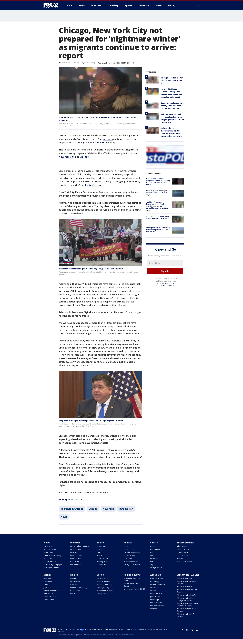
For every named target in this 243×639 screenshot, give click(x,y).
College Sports (156, 567)
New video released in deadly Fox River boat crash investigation (171, 105)
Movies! (180, 558)
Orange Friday (102, 593)
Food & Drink (182, 555)
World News (49, 552)
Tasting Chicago (103, 587)
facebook (182, 630)
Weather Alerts (76, 549)
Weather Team (76, 555)
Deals (46, 584)
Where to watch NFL (185, 578)
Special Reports (50, 561)
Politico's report (94, 185)
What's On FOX (183, 549)
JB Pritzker (128, 558)
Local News (48, 546)
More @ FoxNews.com (71, 499)
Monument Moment (105, 590)
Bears (152, 546)
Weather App (75, 558)
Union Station (102, 564)
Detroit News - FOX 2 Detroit (132, 584)
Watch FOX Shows (184, 561)
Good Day (48, 558)
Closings (73, 552)
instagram (187, 630)
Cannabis (74, 584)
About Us (155, 574)
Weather (75, 542)
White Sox (154, 558)
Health (74, 574)
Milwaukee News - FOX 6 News (134, 579)
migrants (108, 138)
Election (127, 546)
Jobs (45, 587)
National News (50, 549)
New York (108, 508)
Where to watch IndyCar (187, 595)
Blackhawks (155, 549)
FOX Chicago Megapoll (53, 564)
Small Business (50, 596)
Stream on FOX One (188, 574)
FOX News (75, 63)
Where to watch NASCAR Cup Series (187, 591)
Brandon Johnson (131, 561)
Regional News (132, 574)
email (197, 630)
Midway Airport (103, 561)
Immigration (126, 508)
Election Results (130, 549)
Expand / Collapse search (197, 5)
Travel (99, 549)
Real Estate (48, 593)
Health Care (75, 590)
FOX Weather (75, 564)
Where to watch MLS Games (185, 615)
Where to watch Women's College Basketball (187, 604)
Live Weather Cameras (79, 546)
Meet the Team (156, 593)
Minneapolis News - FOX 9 (134, 589)
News (64, 516)
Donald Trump (129, 555)
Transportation (103, 546)
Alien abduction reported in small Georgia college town (157, 217)
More (171, 5)
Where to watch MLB (185, 586)
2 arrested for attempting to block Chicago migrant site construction (91, 269)
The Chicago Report (132, 552)
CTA (98, 552)
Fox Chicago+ (182, 552)
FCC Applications (157, 605)
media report (97, 142)
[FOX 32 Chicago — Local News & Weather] (52, 5)
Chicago (84, 156)
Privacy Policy (168, 283)
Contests (154, 590)
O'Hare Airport (103, 558)
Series (100, 574)
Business (47, 578)
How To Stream (156, 578)
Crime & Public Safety (52, 555)
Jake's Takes (182, 546)
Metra (99, 555)
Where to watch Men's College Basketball (186, 599)
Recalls (73, 593)
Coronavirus (75, 581)
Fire (151, 561)
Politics (128, 542)
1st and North (102, 578)
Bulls (152, 552)
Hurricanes (74, 561)
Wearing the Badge (105, 584)
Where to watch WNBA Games (186, 609)
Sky (151, 564)
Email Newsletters (157, 584)
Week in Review (103, 581)
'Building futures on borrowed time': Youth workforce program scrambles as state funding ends (157, 206)
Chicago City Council (132, 564)
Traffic (100, 542)
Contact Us (154, 587)
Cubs (152, 555)
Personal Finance (51, 590)
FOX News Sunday (51, 567)
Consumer (48, 581)
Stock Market (49, 599)
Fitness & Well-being (78, 587)
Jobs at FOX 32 (156, 596)
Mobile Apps (155, 581)
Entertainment (185, 542)
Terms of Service (167, 285)
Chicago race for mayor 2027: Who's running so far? (171, 80)
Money (47, 574)
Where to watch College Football (186, 582)
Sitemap (153, 608)
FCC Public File (156, 602)
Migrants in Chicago (89, 63)
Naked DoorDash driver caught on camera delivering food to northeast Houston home (158, 181)
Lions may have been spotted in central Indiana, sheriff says (158, 193)
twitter (192, 630)
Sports (154, 542)
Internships (154, 599)
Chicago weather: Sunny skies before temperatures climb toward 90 (158, 230)
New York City (66, 156)
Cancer (73, 578)
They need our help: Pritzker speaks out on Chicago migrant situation (91, 420)
